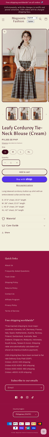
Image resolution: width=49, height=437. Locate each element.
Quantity (5, 157)
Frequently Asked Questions (17, 271)
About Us (9, 265)
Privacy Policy (11, 305)
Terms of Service (12, 311)
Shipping (5, 143)
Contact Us (9, 294)
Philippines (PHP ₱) (23, 414)
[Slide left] (3, 114)
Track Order (10, 277)
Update (30, 21)
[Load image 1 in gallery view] (11, 113)
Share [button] (7, 233)
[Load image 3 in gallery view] (37, 113)
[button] (3, 19)
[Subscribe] (41, 388)
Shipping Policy (11, 282)
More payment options (24, 185)
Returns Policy (11, 288)
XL (29, 152)
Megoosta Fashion (21, 432)
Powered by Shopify (32, 432)
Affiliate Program (12, 300)
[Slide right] (46, 114)
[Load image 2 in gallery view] (24, 113)
